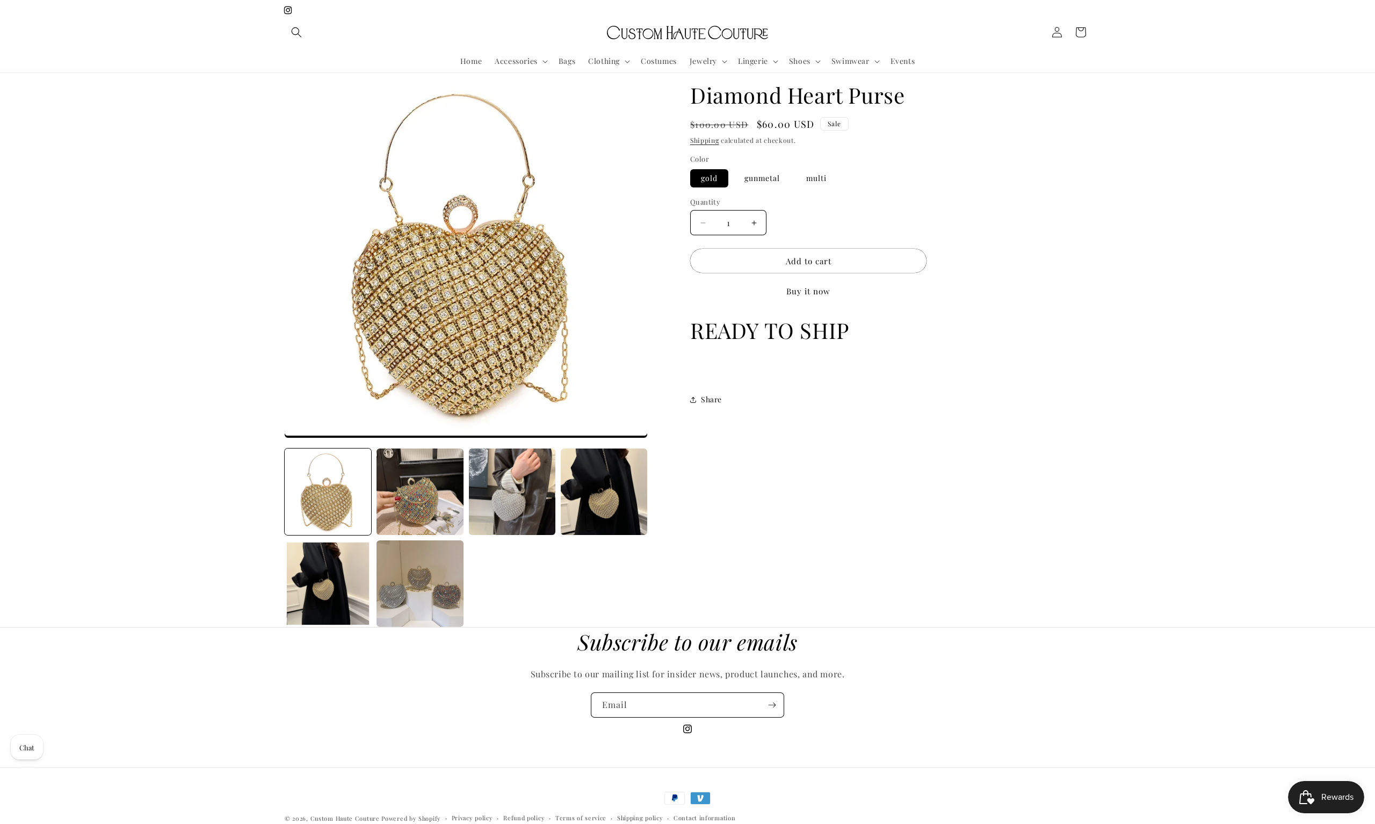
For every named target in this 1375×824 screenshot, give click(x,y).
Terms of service (580, 818)
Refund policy (524, 818)
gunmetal (762, 178)
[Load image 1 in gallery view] (328, 492)
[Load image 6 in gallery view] (604, 492)
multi (816, 178)
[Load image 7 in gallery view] (328, 583)
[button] (296, 32)
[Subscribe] (772, 705)
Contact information (704, 818)
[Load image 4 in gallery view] (420, 492)
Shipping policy (640, 818)
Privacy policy (472, 818)
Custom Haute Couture (345, 818)
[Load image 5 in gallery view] (512, 492)
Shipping (704, 140)
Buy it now (808, 291)
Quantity (705, 201)
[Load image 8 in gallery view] (420, 583)
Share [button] (711, 399)
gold (709, 178)
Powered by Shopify (411, 818)
